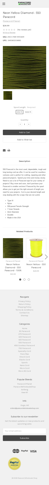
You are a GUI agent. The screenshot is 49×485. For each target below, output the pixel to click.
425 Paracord (24, 340)
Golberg (24, 389)
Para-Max (24, 354)
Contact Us (24, 313)
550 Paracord (25, 342)
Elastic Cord (24, 360)
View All (24, 392)
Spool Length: (24, 107)
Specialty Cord (24, 351)
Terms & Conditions (24, 310)
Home (24, 328)
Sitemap (24, 315)
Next (46, 257)
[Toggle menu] (3, 3)
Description (24, 161)
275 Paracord (24, 334)
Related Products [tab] (24, 231)
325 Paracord (25, 337)
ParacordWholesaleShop (24, 387)
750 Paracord (25, 348)
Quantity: (25, 120)
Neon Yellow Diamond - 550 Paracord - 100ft (13, 267)
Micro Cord (24, 368)
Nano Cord (24, 365)
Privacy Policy (24, 301)
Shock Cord (24, 357)
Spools (25, 362)
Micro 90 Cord (24, 371)
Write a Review (9, 32)
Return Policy (24, 304)
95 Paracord (24, 331)
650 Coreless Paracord (24, 345)
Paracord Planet (24, 384)
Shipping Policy (24, 307)
